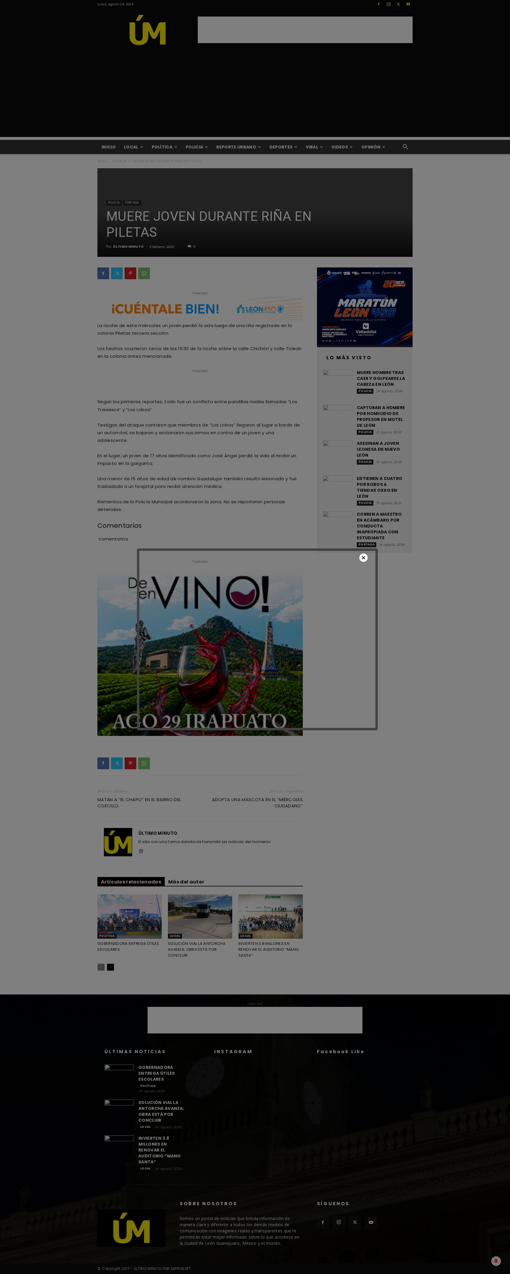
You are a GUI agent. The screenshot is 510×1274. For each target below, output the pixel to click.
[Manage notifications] (496, 1261)
